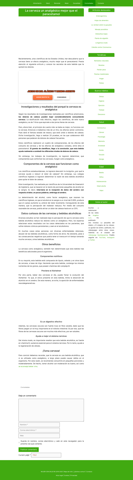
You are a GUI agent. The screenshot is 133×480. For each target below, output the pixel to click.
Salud (48, 3)
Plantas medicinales (101, 74)
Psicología (101, 137)
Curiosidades (89, 3)
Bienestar (57, 3)
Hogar (101, 78)
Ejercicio (101, 105)
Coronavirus (101, 128)
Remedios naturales (101, 61)
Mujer (67, 3)
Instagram (110, 237)
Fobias (101, 83)
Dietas (101, 96)
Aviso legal (59, 475)
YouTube (102, 237)
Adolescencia (101, 181)
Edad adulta (101, 186)
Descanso (101, 114)
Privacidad (73, 475)
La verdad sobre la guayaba (101, 25)
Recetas (101, 65)
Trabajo (101, 110)
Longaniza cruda (101, 43)
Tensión (101, 155)
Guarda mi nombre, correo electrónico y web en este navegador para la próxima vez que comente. (52, 442)
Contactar (101, 3)
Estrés (101, 150)
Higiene (101, 101)
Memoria (101, 141)
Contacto (89, 471)
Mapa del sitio (68, 471)
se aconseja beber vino (28, 366)
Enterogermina (101, 16)
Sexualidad (76, 3)
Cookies (66, 475)
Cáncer (101, 132)
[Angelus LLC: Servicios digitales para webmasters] (51, 376)
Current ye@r (25, 455)
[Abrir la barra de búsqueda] (109, 3)
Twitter (92, 240)
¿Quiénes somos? (79, 471)
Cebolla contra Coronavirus (101, 47)
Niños (101, 177)
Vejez (101, 190)
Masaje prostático (101, 29)
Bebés (101, 172)
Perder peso (101, 70)
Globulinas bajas (101, 34)
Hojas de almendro (101, 20)
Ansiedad (101, 146)
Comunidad (61, 97)
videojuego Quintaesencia (98, 235)
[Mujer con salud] (25, 3)
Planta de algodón (101, 38)
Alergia (101, 159)
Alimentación (37, 3)
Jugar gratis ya (42, 97)
